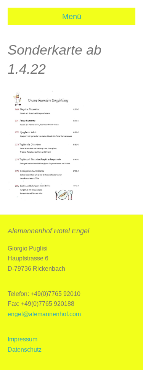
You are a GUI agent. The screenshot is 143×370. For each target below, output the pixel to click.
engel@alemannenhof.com (44, 314)
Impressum (22, 339)
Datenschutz (25, 349)
